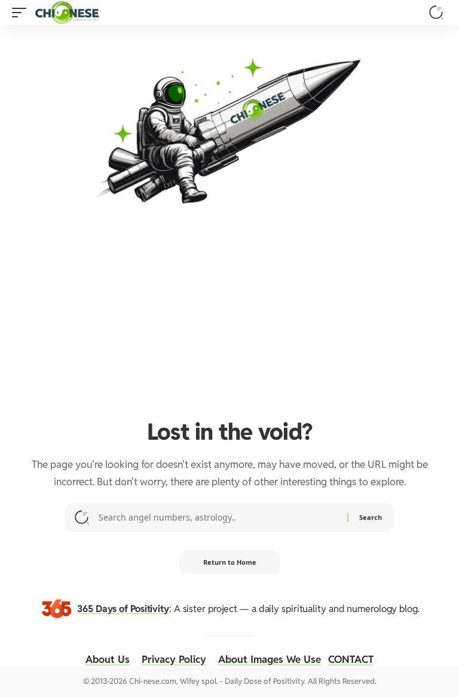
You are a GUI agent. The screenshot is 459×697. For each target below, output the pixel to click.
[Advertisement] (229, 312)
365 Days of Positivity (123, 608)
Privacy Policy (174, 659)
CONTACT (351, 659)
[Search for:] (218, 517)
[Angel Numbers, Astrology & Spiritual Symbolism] (67, 12)
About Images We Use (269, 659)
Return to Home (229, 562)
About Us (107, 659)
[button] (22, 12)
